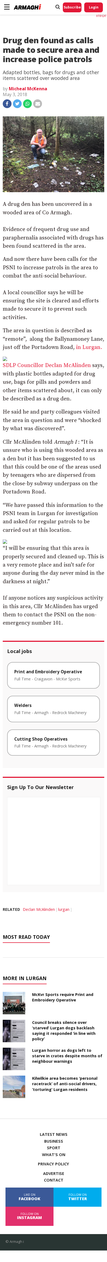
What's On (53, 1155)
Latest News (53, 1134)
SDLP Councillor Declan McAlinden (47, 365)
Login (93, 7)
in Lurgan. (89, 347)
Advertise (53, 1174)
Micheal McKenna (28, 89)
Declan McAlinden (39, 909)
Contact (53, 1180)
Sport (53, 1148)
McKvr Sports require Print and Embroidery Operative (62, 997)
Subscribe (72, 7)
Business (53, 1141)
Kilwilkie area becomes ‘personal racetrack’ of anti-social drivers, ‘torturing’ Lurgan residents (64, 1084)
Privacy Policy (53, 1164)
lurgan (63, 909)
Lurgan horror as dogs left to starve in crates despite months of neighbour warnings (67, 1056)
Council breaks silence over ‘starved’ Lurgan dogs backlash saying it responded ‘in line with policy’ (63, 1030)
